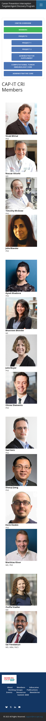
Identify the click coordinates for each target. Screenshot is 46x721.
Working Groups (15, 690)
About (10, 687)
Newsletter (35, 692)
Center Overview (23, 23)
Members (23, 30)
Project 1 (26, 43)
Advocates (34, 687)
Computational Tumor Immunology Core (23, 66)
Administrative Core (23, 73)
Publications (32, 690)
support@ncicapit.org (34, 716)
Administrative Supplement (26, 57)
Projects (23, 36)
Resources (21, 692)
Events (9, 692)
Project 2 (26, 49)
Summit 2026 (23, 695)
